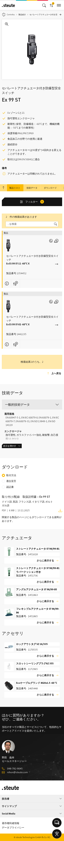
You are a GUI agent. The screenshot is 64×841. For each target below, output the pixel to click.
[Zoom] (32, 49)
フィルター (34, 201)
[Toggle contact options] (57, 822)
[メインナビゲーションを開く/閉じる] (44, 5)
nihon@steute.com (17, 772)
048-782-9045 (15, 768)
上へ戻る (56, 373)
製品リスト (14, 187)
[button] (32, 404)
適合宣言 (11, 481)
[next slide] (60, 14)
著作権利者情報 (10, 823)
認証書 (10, 487)
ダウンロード (50, 187)
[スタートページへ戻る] (8, 5)
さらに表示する (45, 560)
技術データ (32, 187)
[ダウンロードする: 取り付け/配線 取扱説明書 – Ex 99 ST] (60, 510)
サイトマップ (9, 806)
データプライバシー (13, 827)
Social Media (8, 813)
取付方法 (11, 475)
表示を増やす (9, 445)
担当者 (5, 798)
